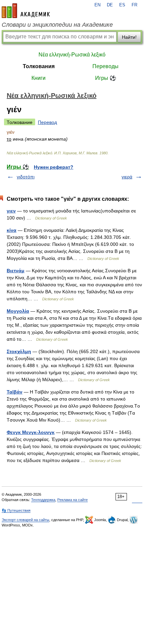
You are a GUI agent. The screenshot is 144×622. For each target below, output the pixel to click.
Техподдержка (43, 500)
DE (110, 5)
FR (134, 5)
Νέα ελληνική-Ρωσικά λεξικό (72, 54)
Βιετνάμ (15, 270)
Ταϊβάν (14, 392)
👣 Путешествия (16, 510)
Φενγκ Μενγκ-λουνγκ (31, 432)
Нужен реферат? (53, 167)
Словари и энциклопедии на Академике (57, 24)
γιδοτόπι (25, 176)
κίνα (11, 230)
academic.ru (26, 10)
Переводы (105, 66)
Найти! (129, 37)
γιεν (11, 210)
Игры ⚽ (105, 78)
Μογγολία (18, 311)
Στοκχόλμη (19, 351)
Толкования (39, 66)
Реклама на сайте (72, 500)
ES (122, 5)
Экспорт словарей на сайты (25, 520)
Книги (38, 78)
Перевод (47, 122)
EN (97, 5)
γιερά (127, 176)
